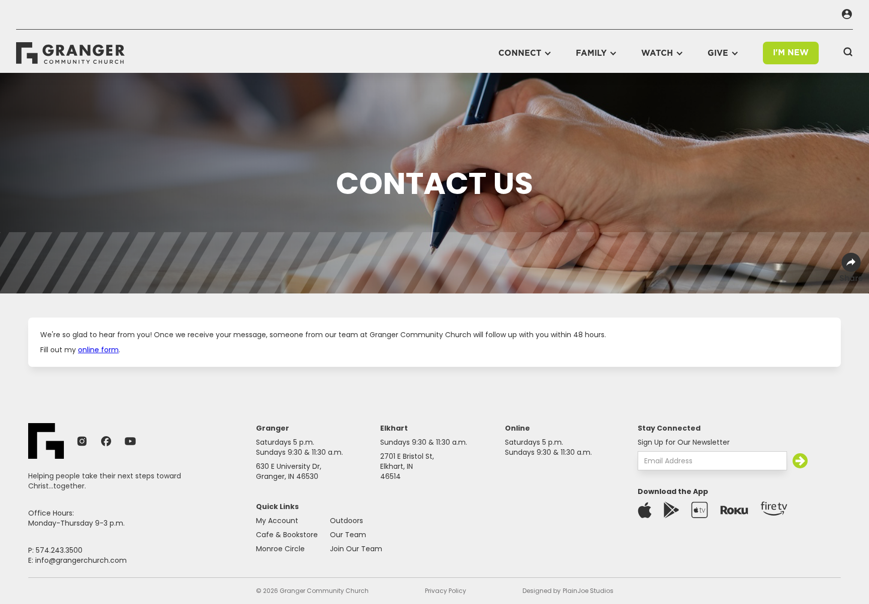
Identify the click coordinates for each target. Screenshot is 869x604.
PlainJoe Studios (588, 590)
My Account (277, 521)
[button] (525, 53)
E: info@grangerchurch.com (77, 560)
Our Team (348, 535)
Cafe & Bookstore (287, 535)
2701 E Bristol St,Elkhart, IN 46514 (407, 466)
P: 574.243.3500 (55, 550)
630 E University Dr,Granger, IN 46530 (288, 471)
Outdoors (346, 521)
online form (98, 350)
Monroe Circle (280, 549)
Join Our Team (356, 549)
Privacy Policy (445, 590)
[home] (70, 53)
